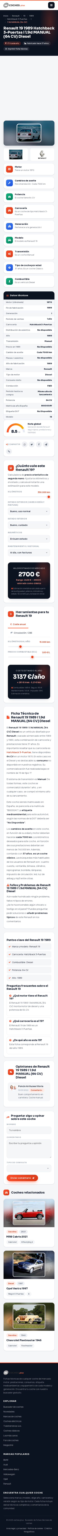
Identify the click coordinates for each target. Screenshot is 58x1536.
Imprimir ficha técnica (18, 49)
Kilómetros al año (29, 641)
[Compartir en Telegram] (46, 444)
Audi (5, 1464)
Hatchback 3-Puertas (17, 19)
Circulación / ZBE (23, 632)
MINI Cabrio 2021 (16, 1236)
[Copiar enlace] (9, 451)
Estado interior (17, 519)
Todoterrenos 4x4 (12, 1426)
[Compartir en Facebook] (39, 444)
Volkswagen (9, 1474)
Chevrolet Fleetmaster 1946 (23, 1340)
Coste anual (19, 624)
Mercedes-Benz (11, 1469)
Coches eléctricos (12, 1421)
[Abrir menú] (51, 5)
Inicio (5, 16)
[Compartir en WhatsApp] (25, 444)
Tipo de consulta (17, 1163)
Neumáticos (15, 533)
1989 (31, 16)
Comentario (14, 1137)
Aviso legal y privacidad (16, 1528)
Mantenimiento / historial (23, 546)
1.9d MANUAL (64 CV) (17, 22)
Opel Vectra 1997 (17, 1288)
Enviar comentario (21, 1177)
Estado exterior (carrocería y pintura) (26, 503)
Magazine (8, 1445)
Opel (5, 1479)
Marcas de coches (12, 1416)
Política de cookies (35, 1528)
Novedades (8, 1411)
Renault (15, 16)
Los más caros (10, 1435)
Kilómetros (29, 492)
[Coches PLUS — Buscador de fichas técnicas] (14, 5)
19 (24, 16)
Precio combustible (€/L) (29, 652)
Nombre (11, 1124)
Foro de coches (10, 1440)
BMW (5, 1460)
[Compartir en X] (32, 444)
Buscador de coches (13, 1406)
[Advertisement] (29, 90)
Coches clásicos (11, 1430)
